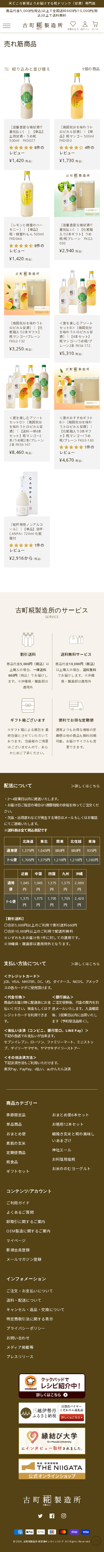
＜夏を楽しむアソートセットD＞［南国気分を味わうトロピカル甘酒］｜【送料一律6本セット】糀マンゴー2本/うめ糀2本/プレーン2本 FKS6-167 (26, 431)
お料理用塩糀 (63, 1159)
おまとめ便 (16, 1133)
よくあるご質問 (20, 1212)
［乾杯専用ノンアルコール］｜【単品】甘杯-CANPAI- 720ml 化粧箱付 (26, 531)
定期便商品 (16, 1152)
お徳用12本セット (68, 1124)
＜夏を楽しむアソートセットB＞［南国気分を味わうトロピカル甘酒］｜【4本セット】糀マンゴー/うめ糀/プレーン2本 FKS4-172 (76, 334)
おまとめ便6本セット (70, 1114)
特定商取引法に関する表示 (29, 1318)
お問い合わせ (18, 1337)
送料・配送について (23, 1300)
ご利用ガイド (18, 1202)
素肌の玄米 (16, 1143)
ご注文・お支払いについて (29, 1290)
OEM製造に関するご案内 (28, 1230)
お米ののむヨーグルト (71, 1168)
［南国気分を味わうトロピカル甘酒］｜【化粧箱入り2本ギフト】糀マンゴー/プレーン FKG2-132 (26, 332)
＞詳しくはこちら (85, 786)
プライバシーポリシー (25, 1328)
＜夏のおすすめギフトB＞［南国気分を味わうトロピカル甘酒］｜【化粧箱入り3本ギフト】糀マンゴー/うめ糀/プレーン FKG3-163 (76, 429)
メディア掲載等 (19, 1347)
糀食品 (12, 1161)
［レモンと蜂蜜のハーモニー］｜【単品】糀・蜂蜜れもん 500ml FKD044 (26, 232)
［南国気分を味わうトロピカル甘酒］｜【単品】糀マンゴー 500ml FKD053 (76, 134)
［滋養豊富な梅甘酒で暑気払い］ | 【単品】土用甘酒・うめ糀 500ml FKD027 (26, 134)
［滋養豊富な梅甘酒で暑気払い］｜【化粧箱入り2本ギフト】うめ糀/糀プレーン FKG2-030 (76, 234)
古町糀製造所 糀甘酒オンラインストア (43, 1541)
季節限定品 (16, 1114)
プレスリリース (19, 1356)
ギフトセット (18, 1171)
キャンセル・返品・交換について (35, 1309)
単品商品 (14, 1124)
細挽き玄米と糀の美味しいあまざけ (73, 1137)
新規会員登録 (18, 1249)
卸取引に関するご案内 (25, 1221)
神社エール (61, 1149)
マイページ (16, 1240)
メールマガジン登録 (23, 1259)
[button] (5, 25)
